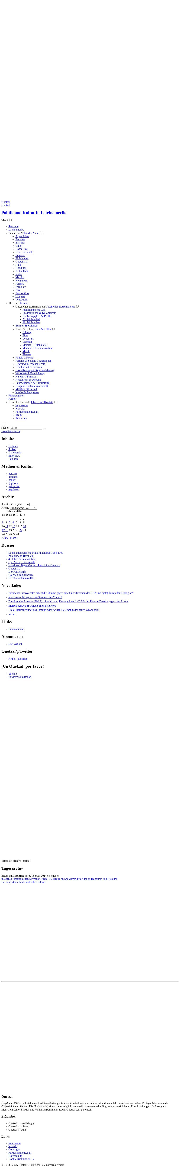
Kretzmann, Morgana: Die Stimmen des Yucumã (35, 597)
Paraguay (20, 286)
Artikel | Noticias (17, 658)
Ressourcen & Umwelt (28, 379)
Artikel (12, 449)
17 (3, 530)
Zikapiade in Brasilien (20, 555)
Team (18, 414)
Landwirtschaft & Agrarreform (32, 382)
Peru (18, 290)
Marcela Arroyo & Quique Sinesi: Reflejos (32, 605)
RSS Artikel (15, 643)
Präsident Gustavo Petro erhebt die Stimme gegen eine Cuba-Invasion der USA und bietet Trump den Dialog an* (71, 592)
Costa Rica (21, 248)
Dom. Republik (24, 252)
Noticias (13, 446)
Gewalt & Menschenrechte (30, 363)
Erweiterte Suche (10, 431)
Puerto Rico (22, 293)
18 (6, 530)
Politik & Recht (24, 357)
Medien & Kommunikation (37, 348)
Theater (26, 354)
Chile (18, 245)
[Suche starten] (44, 428)
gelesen (12, 473)
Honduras (20, 267)
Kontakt (19, 408)
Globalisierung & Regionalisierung (34, 370)
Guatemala (21, 261)
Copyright (14, 1149)
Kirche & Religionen (27, 392)
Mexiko (19, 277)
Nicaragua (21, 280)
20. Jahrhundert (31, 319)
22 (21, 530)
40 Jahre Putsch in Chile (21, 559)
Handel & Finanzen (26, 376)
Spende (12, 673)
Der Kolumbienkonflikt (21, 578)
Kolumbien (21, 271)
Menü (4, 220)
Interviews (14, 455)
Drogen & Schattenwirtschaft (31, 386)
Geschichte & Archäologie (30, 306)
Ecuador (20, 255)
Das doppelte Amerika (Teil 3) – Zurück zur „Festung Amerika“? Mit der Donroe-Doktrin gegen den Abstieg (68, 601)
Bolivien (20, 239)
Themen (13, 303)
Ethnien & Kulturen (26, 325)
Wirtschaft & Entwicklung (29, 373)
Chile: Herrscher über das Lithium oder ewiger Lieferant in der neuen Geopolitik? (53, 609)
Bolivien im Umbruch (20, 574)
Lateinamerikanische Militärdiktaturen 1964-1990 (35, 552)
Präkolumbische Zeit (33, 309)
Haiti (18, 264)
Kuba (18, 274)
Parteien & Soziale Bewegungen (33, 360)
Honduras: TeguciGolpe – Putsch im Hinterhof (34, 565)
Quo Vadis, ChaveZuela (21, 562)
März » (14, 537)
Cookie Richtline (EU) (21, 1158)
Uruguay (20, 296)
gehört (11, 479)
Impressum (21, 405)
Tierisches (21, 418)
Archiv (5, 504)
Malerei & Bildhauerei (34, 344)
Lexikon (13, 458)
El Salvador (21, 258)
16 (24, 526)
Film (25, 335)
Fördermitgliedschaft (26, 411)
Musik (26, 351)
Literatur (27, 341)
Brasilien (20, 242)
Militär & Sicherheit (26, 389)
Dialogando (14, 452)
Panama (19, 283)
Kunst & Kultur (24, 329)
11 (6, 526)
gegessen (13, 483)
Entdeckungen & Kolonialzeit (39, 312)
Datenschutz (15, 1155)
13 (13, 526)
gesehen (12, 476)
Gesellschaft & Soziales (28, 367)
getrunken (14, 486)
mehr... (12, 614)
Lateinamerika (16, 629)
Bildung (26, 332)
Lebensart (27, 338)
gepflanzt (13, 489)
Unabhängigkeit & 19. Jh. (36, 316)
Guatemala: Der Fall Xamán (17, 570)
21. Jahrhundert (31, 322)
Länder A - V (15, 233)
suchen (5, 427)
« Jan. (4, 537)
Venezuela (21, 299)
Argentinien (22, 236)
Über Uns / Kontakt (19, 402)
